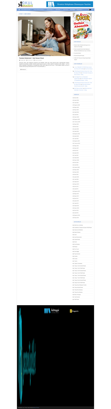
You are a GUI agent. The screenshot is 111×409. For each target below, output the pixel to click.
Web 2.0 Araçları (77, 294)
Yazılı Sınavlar (77, 297)
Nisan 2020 (76, 172)
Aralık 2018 (76, 205)
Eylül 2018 (76, 212)
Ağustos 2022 (77, 133)
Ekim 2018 (76, 210)
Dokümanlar (79, 9)
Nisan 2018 (76, 217)
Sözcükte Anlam (77, 53)
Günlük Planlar (50, 9)
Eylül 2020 (76, 164)
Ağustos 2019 (77, 191)
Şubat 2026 (76, 100)
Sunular (75, 258)
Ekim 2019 (76, 186)
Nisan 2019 (76, 196)
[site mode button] (89, 9)
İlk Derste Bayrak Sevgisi (79, 55)
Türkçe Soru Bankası (78, 292)
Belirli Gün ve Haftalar (78, 225)
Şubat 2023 (76, 129)
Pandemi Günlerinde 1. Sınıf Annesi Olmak (31, 58)
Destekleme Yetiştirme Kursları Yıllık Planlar (83, 227)
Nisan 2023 (76, 124)
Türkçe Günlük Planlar (78, 287)
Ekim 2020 (76, 162)
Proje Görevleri (77, 253)
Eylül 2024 (76, 114)
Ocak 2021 (76, 155)
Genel (75, 234)
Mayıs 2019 (76, 193)
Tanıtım (75, 261)
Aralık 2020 (76, 157)
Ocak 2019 (76, 203)
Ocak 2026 (76, 102)
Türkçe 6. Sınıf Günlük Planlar (80, 270)
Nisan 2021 (76, 148)
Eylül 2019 (76, 188)
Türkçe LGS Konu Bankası (39, 9)
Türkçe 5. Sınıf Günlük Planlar (80, 265)
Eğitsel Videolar (77, 232)
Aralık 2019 (76, 181)
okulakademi (30, 60)
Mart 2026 (76, 97)
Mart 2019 (76, 198)
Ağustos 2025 (77, 105)
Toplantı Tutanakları (78, 263)
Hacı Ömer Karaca (88, 68)
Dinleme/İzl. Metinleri (78, 229)
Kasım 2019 (76, 184)
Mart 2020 (76, 174)
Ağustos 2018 (77, 215)
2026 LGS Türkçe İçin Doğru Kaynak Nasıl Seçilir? (82, 58)
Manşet (75, 246)
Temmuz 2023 (77, 121)
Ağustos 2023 (77, 119)
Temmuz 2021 (77, 143)
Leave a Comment (38, 60)
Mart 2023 (76, 126)
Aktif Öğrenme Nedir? (78, 88)
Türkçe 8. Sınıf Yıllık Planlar (79, 282)
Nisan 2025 (76, 109)
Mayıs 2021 (76, 145)
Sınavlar (75, 256)
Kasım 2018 (76, 208)
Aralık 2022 (76, 131)
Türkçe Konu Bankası (78, 289)
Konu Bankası (77, 244)
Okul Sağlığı (72, 9)
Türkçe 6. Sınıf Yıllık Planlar (79, 273)
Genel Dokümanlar (78, 237)
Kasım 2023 (76, 117)
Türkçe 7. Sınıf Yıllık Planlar (79, 277)
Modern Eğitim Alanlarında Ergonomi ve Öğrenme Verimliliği (82, 46)
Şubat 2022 (76, 136)
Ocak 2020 (76, 179)
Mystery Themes (36, 407)
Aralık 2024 (76, 112)
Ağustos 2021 (77, 141)
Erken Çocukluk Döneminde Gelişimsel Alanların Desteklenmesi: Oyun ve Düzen (82, 50)
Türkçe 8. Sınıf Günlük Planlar (80, 280)
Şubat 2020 (76, 176)
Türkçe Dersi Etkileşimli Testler (80, 285)
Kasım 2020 (76, 160)
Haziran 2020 (77, 167)
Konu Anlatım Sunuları (26, 9)
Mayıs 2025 (76, 107)
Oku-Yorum (65, 9)
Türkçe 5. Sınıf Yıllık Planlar (79, 268)
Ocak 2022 (76, 138)
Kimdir (75, 241)
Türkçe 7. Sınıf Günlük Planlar (80, 275)
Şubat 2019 (76, 200)
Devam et (24, 69)
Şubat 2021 (76, 152)
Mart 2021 (76, 150)
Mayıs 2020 (76, 169)
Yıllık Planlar (58, 9)
